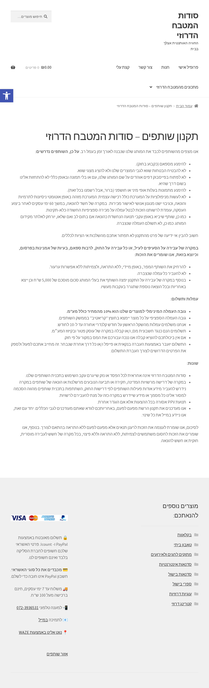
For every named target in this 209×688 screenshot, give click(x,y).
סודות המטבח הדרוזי (185, 25)
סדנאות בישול (180, 574)
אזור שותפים (57, 653)
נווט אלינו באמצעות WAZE (40, 632)
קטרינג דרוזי (182, 603)
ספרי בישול (182, 583)
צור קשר (145, 67)
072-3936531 (27, 607)
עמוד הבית (184, 106)
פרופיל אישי (188, 67)
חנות (165, 67)
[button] (6, 95)
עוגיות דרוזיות (180, 593)
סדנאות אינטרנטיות (175, 564)
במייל (43, 619)
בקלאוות (184, 534)
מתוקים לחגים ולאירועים (171, 554)
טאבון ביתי (183, 544)
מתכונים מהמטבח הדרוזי (177, 87)
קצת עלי (122, 67)
